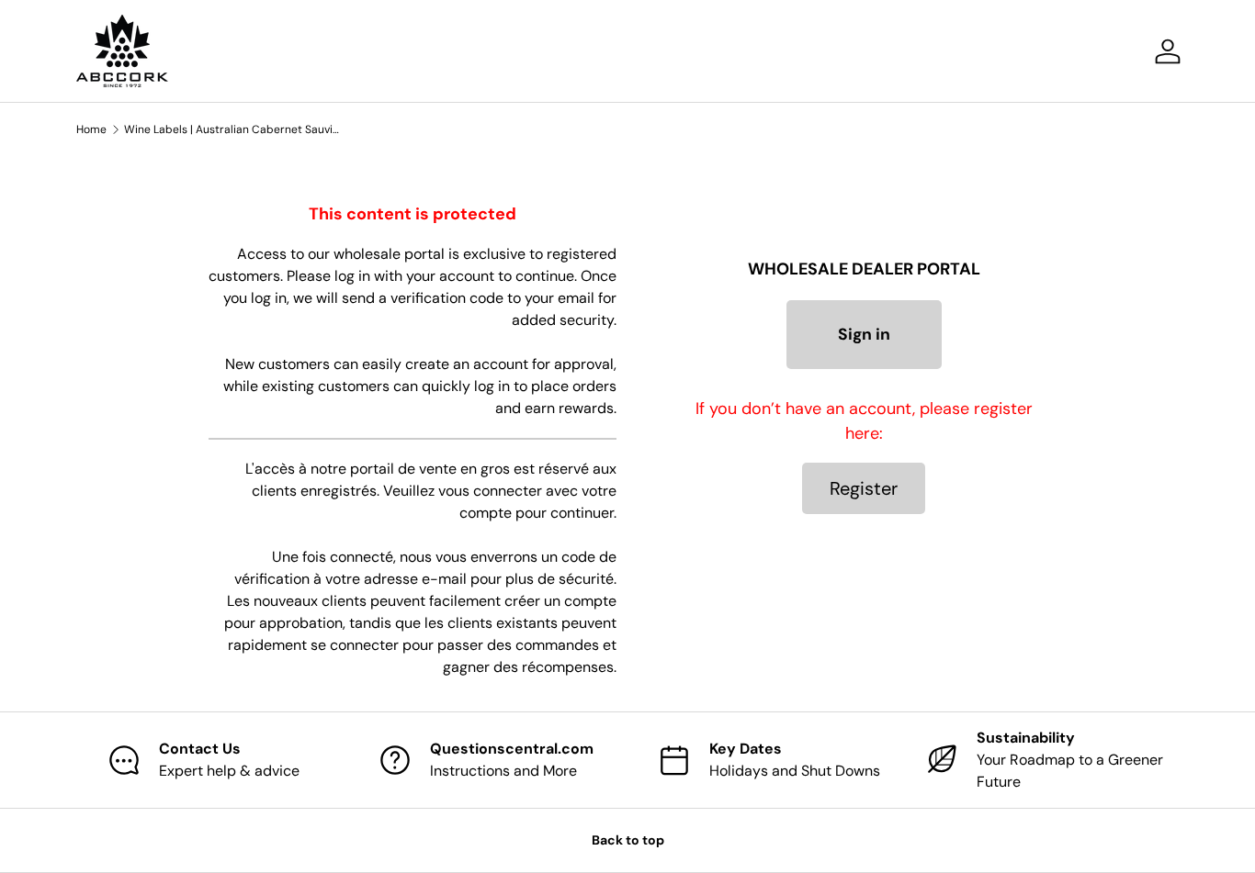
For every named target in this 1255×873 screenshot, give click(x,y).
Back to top (628, 840)
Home (91, 129)
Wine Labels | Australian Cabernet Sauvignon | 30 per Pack (234, 129)
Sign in (864, 334)
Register (864, 488)
